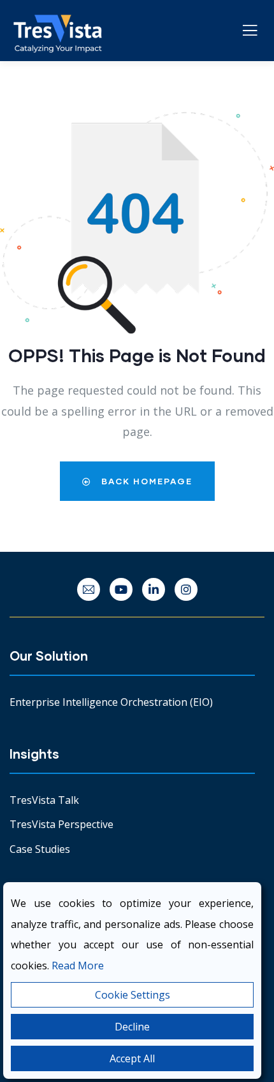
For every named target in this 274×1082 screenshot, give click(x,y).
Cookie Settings (132, 995)
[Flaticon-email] (88, 589)
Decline (132, 1027)
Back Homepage (145, 481)
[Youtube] (121, 589)
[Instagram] (186, 589)
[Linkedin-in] (153, 589)
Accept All (132, 1058)
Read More (78, 966)
